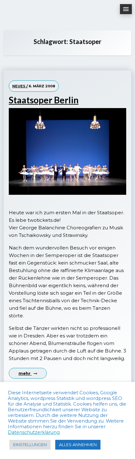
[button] (126, 9)
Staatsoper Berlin (43, 100)
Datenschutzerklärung (34, 432)
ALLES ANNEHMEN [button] (78, 444)
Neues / (20, 86)
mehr (25, 373)
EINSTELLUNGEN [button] (30, 444)
